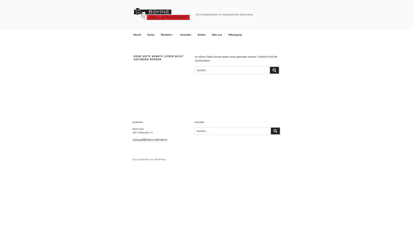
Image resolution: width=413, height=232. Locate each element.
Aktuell (137, 34)
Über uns (217, 34)
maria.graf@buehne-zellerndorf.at (150, 139)
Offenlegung (235, 34)
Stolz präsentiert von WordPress (149, 159)
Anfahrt (201, 34)
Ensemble (185, 34)
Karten (151, 34)
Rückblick (166, 34)
